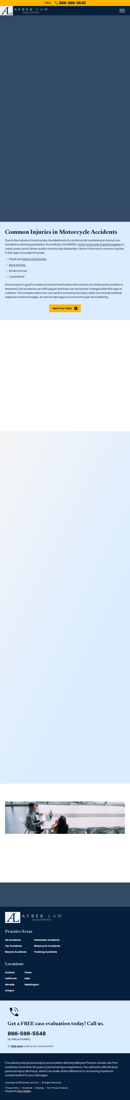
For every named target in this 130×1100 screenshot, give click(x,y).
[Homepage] (33, 922)
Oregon (9, 990)
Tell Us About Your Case (18, 160)
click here (17, 1046)
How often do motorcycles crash (46, 89)
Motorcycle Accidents (47, 946)
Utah (27, 978)
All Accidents (13, 940)
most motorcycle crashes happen (99, 244)
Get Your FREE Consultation (62, 774)
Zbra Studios (24, 1091)
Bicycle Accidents (15, 952)
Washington (31, 984)
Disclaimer (27, 1088)
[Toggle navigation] (121, 10)
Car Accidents (13, 946)
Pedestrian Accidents (47, 940)
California (11, 978)
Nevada (10, 984)
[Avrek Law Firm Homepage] (24, 10)
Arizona (10, 972)
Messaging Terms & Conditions (44, 197)
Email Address (14, 147)
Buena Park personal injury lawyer (63, 113)
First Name (12, 134)
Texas (27, 972)
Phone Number (75, 147)
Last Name (73, 134)
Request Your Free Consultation (32, 865)
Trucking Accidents (45, 952)
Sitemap (40, 1088)
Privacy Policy (18, 197)
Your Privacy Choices (57, 1088)
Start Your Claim (61, 207)
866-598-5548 (72, 3)
